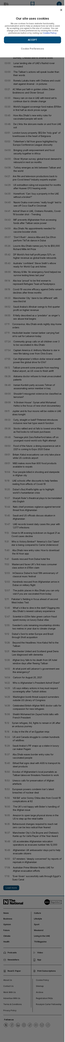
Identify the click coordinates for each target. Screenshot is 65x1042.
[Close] (61, 9)
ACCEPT (32, 39)
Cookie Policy (49, 33)
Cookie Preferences (32, 48)
